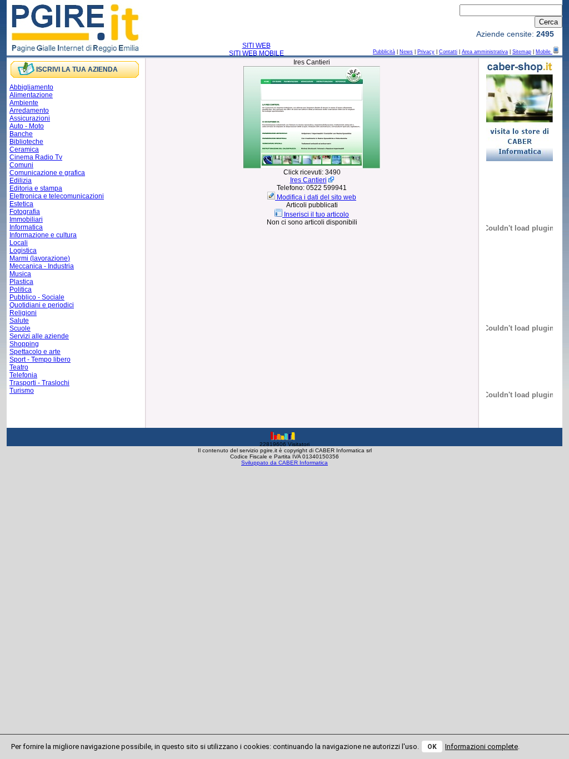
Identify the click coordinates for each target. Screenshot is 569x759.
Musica (20, 274)
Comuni (21, 165)
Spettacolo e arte (35, 352)
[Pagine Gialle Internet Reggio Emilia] (76, 52)
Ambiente (23, 103)
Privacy (426, 51)
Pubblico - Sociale (36, 297)
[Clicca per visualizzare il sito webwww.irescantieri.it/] (311, 166)
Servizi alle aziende (39, 336)
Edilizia (20, 180)
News (406, 51)
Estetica (21, 204)
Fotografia (24, 212)
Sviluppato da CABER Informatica (284, 463)
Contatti (448, 51)
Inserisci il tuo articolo (316, 214)
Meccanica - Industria (41, 266)
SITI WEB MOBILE (256, 53)
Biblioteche (26, 142)
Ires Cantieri (308, 180)
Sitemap (521, 51)
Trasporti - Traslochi (39, 383)
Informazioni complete (481, 746)
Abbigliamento (31, 87)
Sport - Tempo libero (40, 359)
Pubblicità (384, 51)
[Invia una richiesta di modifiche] (272, 197)
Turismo (21, 391)
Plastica (21, 282)
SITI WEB (256, 45)
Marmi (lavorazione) (39, 258)
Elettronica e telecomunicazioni (56, 196)
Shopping (24, 344)
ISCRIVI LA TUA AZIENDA (77, 69)
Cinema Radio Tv (35, 157)
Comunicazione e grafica (47, 173)
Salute (19, 320)
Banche (21, 134)
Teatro (18, 367)
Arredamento (29, 110)
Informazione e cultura (43, 235)
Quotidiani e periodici (41, 305)
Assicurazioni (29, 118)
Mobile (544, 51)
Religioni (23, 313)
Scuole (20, 328)
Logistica (23, 250)
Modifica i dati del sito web (316, 197)
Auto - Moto (26, 126)
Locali (18, 243)
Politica (20, 289)
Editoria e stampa (35, 188)
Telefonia (23, 375)
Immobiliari (26, 219)
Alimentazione (31, 95)
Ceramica (24, 149)
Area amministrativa (485, 51)
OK (432, 747)
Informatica (26, 227)
